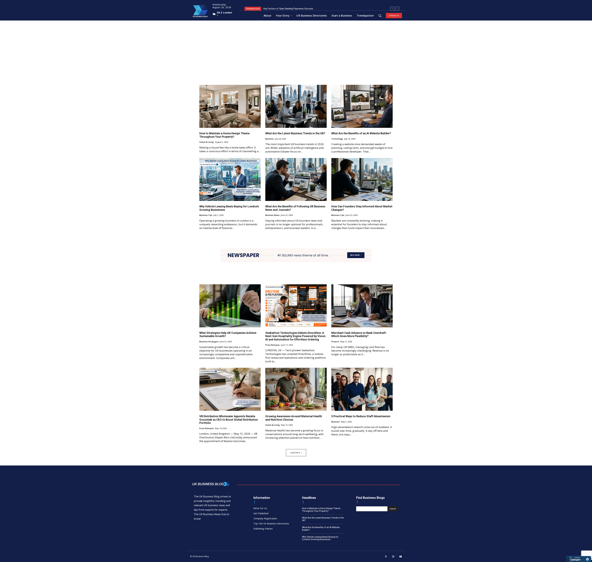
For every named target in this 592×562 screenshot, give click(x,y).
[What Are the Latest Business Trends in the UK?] (296, 106)
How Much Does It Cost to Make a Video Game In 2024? (292, 8)
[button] (380, 15)
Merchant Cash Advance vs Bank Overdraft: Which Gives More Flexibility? (358, 334)
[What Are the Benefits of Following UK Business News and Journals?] (296, 179)
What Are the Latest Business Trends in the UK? (295, 133)
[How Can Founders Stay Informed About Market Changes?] (362, 179)
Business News (272, 215)
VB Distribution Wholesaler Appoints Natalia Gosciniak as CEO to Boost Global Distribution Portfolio (228, 419)
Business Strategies (208, 341)
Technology (337, 139)
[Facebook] (386, 557)
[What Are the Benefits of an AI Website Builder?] (362, 106)
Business (269, 139)
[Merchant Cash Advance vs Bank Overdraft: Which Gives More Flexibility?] (362, 305)
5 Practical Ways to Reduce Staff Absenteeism (360, 416)
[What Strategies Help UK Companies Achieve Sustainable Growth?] (230, 305)
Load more (295, 452)
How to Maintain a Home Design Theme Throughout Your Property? (224, 135)
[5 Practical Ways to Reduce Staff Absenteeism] (362, 389)
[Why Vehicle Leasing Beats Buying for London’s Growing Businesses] (230, 179)
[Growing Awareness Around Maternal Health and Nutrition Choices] (296, 389)
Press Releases (272, 345)
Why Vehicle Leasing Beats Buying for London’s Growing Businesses (320, 538)
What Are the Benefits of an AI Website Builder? (361, 133)
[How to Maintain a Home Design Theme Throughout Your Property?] (230, 106)
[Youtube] (401, 557)
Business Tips (205, 215)
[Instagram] (393, 557)
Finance (335, 341)
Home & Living (206, 142)
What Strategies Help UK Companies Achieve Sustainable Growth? (227, 334)
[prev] (392, 9)
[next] (397, 9)
